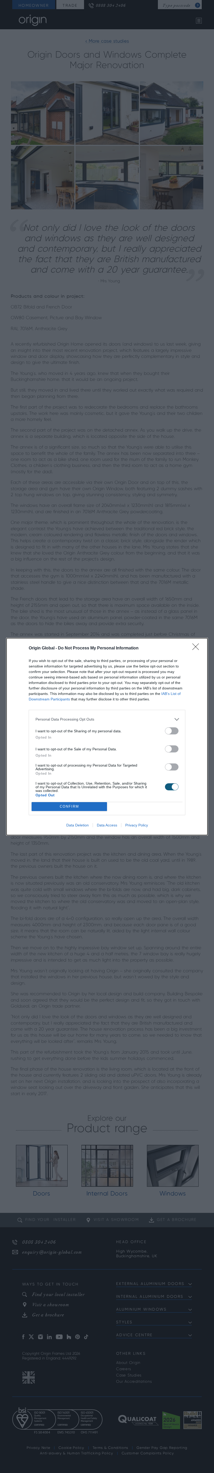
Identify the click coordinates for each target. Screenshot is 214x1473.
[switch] (172, 730)
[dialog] (107, 736)
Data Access (107, 825)
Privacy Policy (136, 825)
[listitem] (107, 719)
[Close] (197, 648)
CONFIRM (69, 806)
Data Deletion (77, 825)
